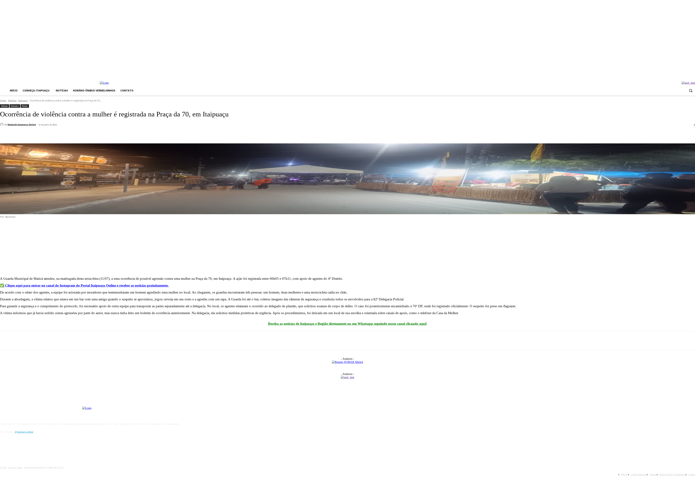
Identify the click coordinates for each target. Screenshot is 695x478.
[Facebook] (688, 74)
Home (3, 100)
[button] (690, 90)
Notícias (12, 100)
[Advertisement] (108, 248)
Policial (25, 105)
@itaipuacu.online (24, 432)
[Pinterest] (32, 134)
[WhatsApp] (45, 134)
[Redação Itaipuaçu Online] (2, 124)
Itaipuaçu (23, 100)
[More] (58, 134)
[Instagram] (693, 74)
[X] (19, 134)
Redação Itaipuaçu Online (22, 124)
